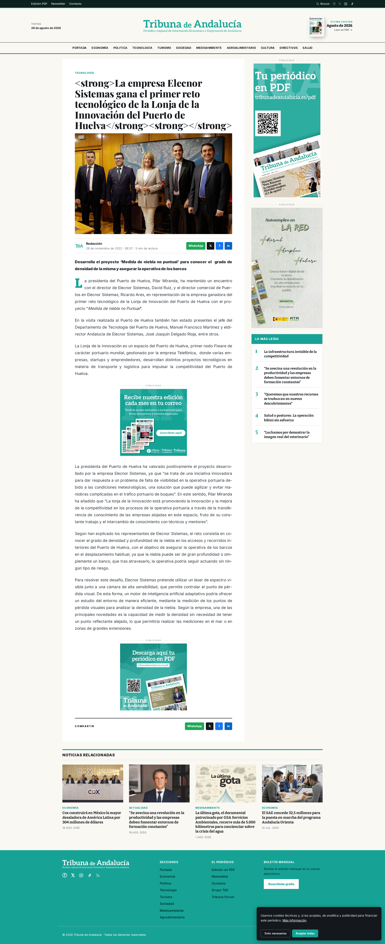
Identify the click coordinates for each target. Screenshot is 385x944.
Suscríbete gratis (281, 884)
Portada (79, 47)
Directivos (289, 47)
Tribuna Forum (223, 897)
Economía (100, 47)
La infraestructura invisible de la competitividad (290, 354)
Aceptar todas (305, 933)
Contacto (75, 3)
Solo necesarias (275, 933)
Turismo (164, 47)
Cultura (268, 47)
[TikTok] (352, 4)
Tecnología (142, 47)
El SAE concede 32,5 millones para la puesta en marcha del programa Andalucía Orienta (291, 817)
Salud (308, 47)
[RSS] (98, 875)
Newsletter (58, 3)
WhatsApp (195, 245)
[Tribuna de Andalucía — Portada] (192, 26)
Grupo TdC (220, 890)
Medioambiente (209, 47)
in (228, 245)
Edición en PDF (223, 870)
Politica (120, 47)
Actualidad (138, 807)
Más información (294, 920)
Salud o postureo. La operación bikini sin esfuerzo (289, 417)
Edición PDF (39, 3)
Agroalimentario (241, 47)
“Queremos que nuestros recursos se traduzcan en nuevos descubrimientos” (291, 398)
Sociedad (183, 47)
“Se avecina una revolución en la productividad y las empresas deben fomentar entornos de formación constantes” (290, 375)
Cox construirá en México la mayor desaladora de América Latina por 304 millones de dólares (91, 817)
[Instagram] (345, 4)
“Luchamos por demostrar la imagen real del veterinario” (287, 434)
